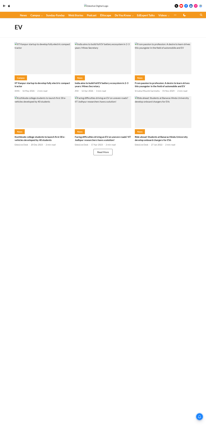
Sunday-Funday (55, 15)
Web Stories (75, 15)
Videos (162, 15)
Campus (35, 15)
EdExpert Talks (146, 15)
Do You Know (123, 15)
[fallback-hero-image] (43, 58)
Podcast (92, 15)
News (23, 15)
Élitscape (105, 15)
